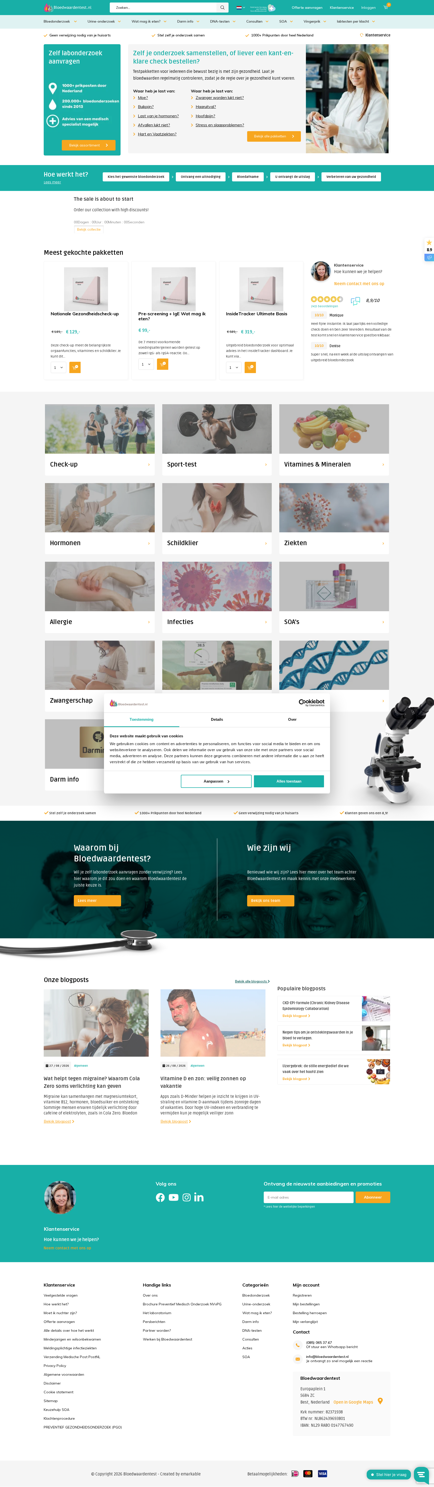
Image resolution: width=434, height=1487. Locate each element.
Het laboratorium (157, 1313)
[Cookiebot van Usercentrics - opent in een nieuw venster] (302, 703)
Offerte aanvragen (307, 7)
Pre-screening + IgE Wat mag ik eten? (172, 316)
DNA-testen (220, 21)
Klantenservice (342, 7)
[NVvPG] (263, 7)
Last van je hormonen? (158, 115)
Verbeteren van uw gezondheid (351, 177)
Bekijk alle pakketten (270, 136)
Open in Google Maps (354, 1402)
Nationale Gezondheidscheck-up (85, 314)
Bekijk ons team (265, 900)
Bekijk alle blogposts (251, 981)
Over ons (150, 1295)
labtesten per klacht (353, 21)
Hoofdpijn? (205, 115)
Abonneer (373, 1197)
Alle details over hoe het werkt (69, 1330)
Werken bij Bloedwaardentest (167, 1339)
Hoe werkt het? (56, 1304)
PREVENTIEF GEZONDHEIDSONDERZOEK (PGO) (83, 1427)
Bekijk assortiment (84, 145)
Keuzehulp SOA (56, 1409)
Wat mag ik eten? (146, 21)
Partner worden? (157, 1330)
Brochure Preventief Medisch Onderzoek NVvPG (182, 1304)
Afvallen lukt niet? (154, 124)
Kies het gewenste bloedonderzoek (136, 177)
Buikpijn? (146, 106)
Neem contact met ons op (359, 283)
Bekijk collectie (89, 229)
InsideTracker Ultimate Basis (256, 314)
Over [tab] (292, 719)
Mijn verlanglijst (305, 1321)
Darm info (185, 21)
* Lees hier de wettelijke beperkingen (289, 1207)
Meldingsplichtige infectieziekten (70, 1348)
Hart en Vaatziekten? (157, 133)
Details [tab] (217, 719)
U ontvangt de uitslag (292, 177)
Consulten (254, 21)
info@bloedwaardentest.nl (327, 1357)
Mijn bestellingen (306, 1304)
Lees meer (52, 182)
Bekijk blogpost (57, 1121)
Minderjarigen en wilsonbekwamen (72, 1339)
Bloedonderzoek (57, 21)
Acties (247, 1348)
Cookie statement (58, 1392)
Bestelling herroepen (310, 1313)
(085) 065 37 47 (319, 1343)
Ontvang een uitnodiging (201, 177)
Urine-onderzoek (101, 21)
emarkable (191, 1474)
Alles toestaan (289, 781)
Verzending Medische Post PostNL (72, 1357)
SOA (283, 21)
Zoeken (222, 8)
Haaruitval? (206, 106)
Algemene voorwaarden (64, 1374)
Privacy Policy (55, 1365)
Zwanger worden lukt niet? (220, 97)
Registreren (302, 1295)
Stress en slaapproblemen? (220, 124)
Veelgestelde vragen (61, 1295)
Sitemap (51, 1401)
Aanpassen (213, 781)
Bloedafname (248, 177)
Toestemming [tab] (141, 719)
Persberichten (154, 1321)
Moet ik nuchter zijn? (60, 1313)
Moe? (143, 97)
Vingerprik (312, 21)
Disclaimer (52, 1383)
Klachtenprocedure (59, 1418)
